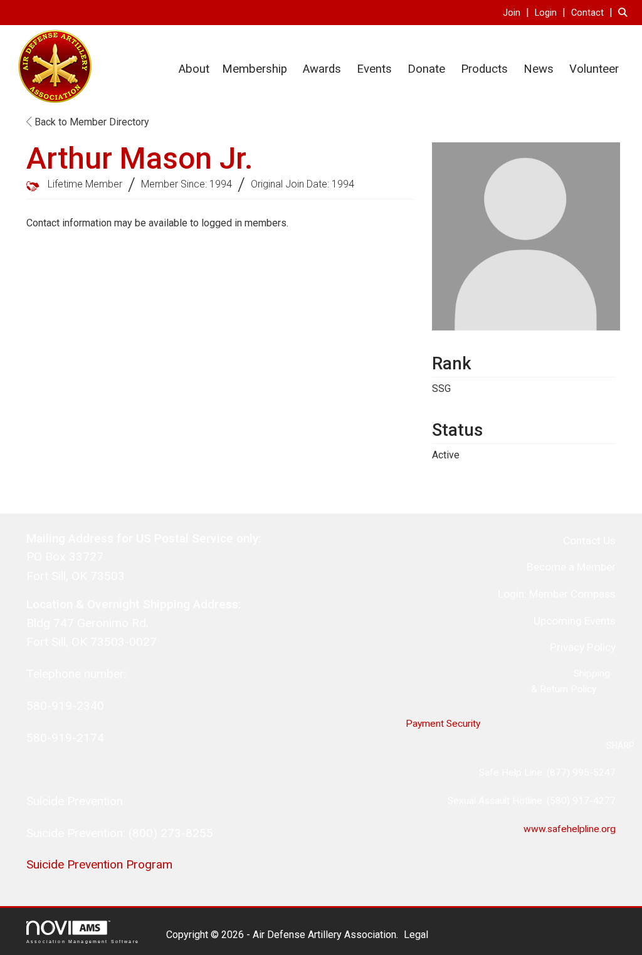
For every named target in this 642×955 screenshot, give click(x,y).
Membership (254, 69)
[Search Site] (625, 12)
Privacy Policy (583, 647)
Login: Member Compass (557, 594)
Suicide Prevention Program (99, 864)
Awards (322, 69)
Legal (416, 935)
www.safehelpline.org (570, 829)
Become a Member (571, 567)
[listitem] (517, 12)
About (194, 69)
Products (484, 69)
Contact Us (589, 540)
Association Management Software (82, 941)
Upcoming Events (575, 621)
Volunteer (594, 69)
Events (374, 69)
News (539, 69)
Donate (426, 69)
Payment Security (443, 723)
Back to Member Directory (90, 122)
